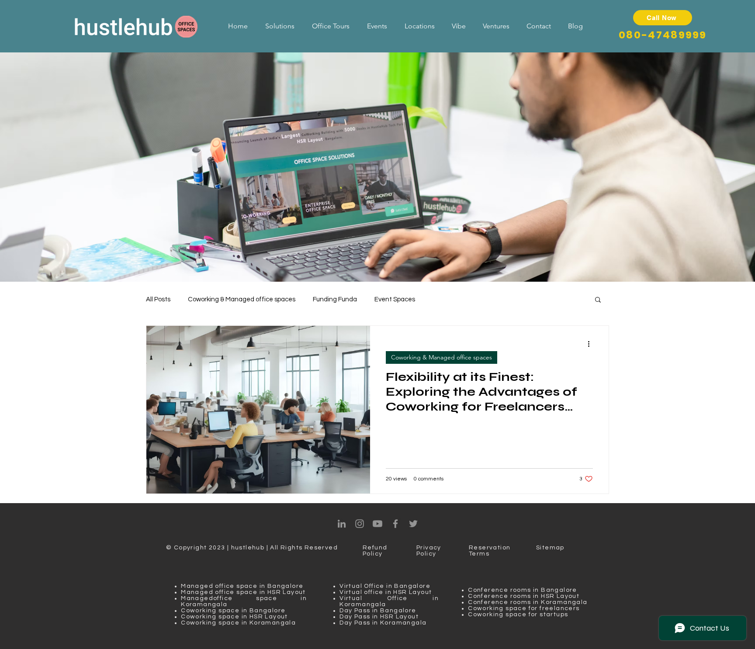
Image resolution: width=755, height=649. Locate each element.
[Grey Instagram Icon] (359, 523)
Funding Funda (335, 299)
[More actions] (591, 343)
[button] (598, 300)
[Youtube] (377, 523)
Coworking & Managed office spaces (241, 299)
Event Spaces (394, 299)
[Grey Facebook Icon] (395, 523)
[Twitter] (413, 523)
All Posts (158, 299)
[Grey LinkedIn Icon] (341, 523)
